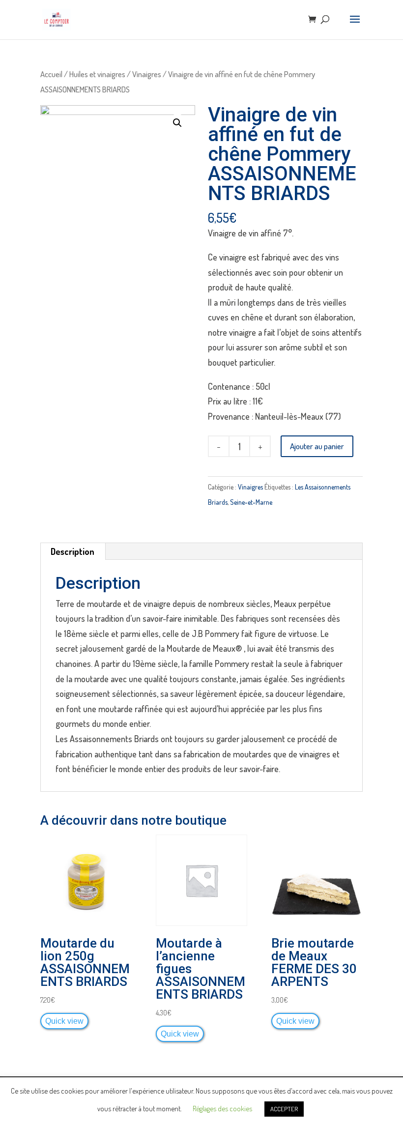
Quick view (64, 1020)
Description (72, 551)
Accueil (51, 74)
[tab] (73, 551)
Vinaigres (146, 74)
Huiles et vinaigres (97, 74)
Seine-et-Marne (251, 502)
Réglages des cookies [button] (222, 1108)
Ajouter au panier (317, 446)
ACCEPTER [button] (284, 1109)
